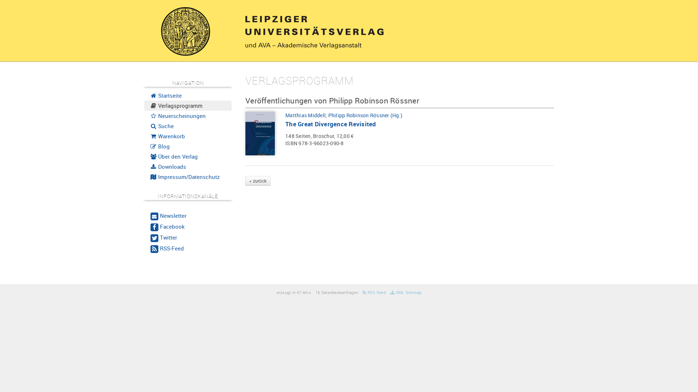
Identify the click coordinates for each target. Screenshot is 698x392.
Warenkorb (171, 136)
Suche (165, 126)
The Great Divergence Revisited (330, 124)
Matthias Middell (305, 115)
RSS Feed (376, 292)
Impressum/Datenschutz (188, 176)
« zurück (257, 181)
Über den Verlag (177, 156)
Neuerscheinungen (181, 115)
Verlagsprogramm (179, 105)
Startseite (169, 95)
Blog (163, 146)
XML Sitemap (407, 292)
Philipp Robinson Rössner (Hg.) (365, 115)
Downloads (171, 166)
